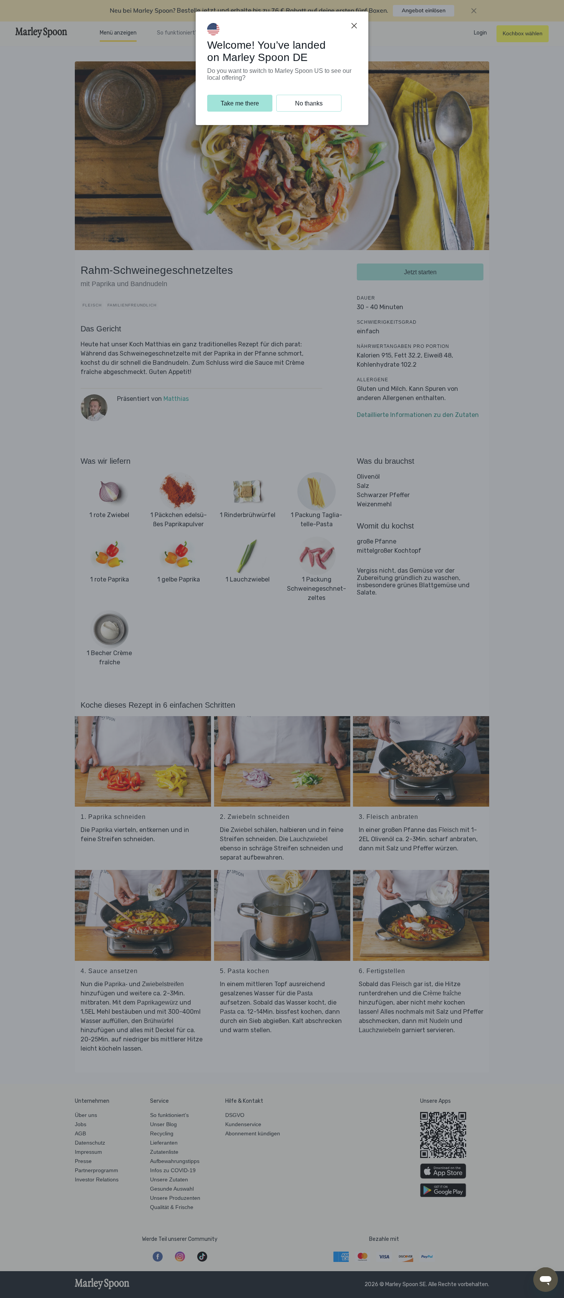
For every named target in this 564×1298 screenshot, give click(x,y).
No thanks (309, 103)
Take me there (240, 103)
